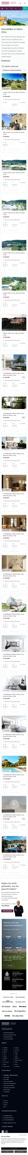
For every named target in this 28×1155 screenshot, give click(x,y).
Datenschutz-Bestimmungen (10, 1034)
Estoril (16, 1051)
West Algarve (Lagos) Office (10, 1083)
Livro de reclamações (8, 1038)
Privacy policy (23, 1135)
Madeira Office (7, 1089)
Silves (16, 1062)
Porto (5, 1060)
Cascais (5, 1051)
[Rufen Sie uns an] (20, 3)
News (5, 1106)
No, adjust (20, 1151)
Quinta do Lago (18, 1060)
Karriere (5, 1104)
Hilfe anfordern (7, 911)
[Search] (25, 8)
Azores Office (6, 1091)
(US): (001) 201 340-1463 (8, 1117)
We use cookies (5, 1136)
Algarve (16, 1047)
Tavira (16, 1064)
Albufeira (6, 1047)
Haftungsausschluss (8, 1036)
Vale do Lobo (6, 1066)
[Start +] (9, 3)
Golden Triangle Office (8, 1081)
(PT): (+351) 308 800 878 (9, 1119)
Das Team (6, 1102)
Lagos (16, 1053)
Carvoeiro (17, 1049)
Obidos (16, 1058)
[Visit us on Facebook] (3, 1132)
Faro (5, 1053)
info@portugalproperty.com (10, 1122)
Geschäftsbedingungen (9, 1032)
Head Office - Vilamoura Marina (11, 1075)
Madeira (5, 1058)
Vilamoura (17, 1066)
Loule (16, 1056)
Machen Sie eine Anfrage (18, 88)
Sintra (5, 1064)
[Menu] (25, 3)
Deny (7, 1151)
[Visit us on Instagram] (6, 1132)
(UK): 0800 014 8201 (8, 1115)
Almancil (5, 1049)
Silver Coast (6, 1062)
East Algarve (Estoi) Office (9, 1087)
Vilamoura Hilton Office (9, 1085)
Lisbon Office (6, 1077)
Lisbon (5, 1056)
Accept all (14, 1148)
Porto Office (6, 1079)
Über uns (6, 1100)
